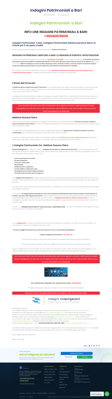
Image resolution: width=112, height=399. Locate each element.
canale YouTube (63, 288)
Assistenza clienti (63, 384)
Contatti (61, 382)
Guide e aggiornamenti (64, 371)
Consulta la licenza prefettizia (26, 383)
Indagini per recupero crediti (50, 369)
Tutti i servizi (47, 382)
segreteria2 (65, 15)
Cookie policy (28, 393)
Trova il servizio (68, 357)
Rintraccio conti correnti (49, 371)
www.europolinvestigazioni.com (80, 310)
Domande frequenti (63, 374)
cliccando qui (67, 235)
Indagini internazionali (49, 380)
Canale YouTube (52, 393)
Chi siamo (61, 369)
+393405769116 (56, 36)
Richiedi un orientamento (76, 353)
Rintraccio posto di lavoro (49, 374)
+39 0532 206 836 (78, 369)
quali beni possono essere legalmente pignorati (74, 137)
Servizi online (62, 387)
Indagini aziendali (48, 377)
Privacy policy (22, 393)
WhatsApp (85, 357)
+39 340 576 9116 (78, 372)
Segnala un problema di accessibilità (40, 393)
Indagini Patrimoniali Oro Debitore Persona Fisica (71, 198)
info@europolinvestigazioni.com (81, 375)
